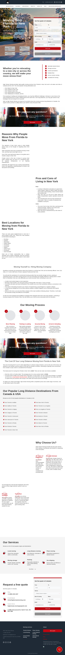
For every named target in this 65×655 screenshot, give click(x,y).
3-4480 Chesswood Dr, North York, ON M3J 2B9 (19, 610)
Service (36, 30)
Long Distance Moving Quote (55, 6)
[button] (32, 569)
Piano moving (51, 551)
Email (36, 42)
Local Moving (26, 632)
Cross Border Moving (26, 636)
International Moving (35, 636)
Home (4, 9)
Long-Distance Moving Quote (19, 377)
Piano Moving (35, 630)
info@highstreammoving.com (17, 600)
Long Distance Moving (36, 633)
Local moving (12, 551)
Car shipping (50, 560)
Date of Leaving (38, 36)
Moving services (9, 6)
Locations (17, 6)
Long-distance (25, 6)
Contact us (39, 6)
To (48, 24)
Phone (49, 42)
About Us (33, 6)
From (36, 24)
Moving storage (12, 560)
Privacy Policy (46, 634)
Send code (47, 48)
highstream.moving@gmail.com (17, 606)
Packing (29, 559)
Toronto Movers (27, 630)
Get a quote (32, 122)
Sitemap (45, 639)
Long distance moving (34, 551)
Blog (45, 6)
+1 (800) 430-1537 (49, 2)
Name (49, 36)
